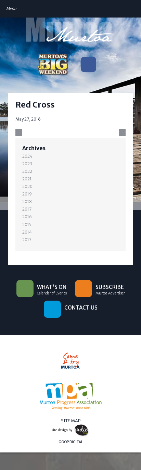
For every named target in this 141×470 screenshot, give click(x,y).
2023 (27, 163)
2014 (27, 232)
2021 (26, 178)
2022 (27, 171)
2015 (26, 224)
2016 (27, 216)
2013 (26, 239)
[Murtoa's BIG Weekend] (52, 66)
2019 (27, 194)
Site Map (70, 421)
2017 (27, 209)
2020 (27, 186)
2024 (27, 156)
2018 (27, 201)
